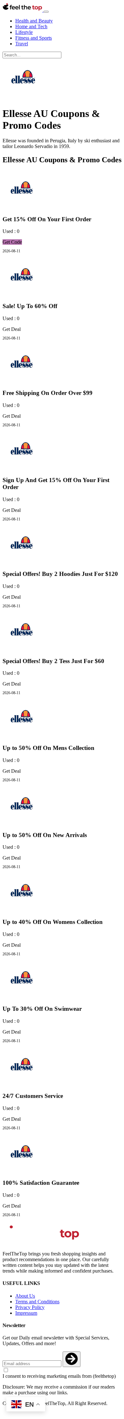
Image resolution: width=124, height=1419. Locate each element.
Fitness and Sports (33, 38)
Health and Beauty (34, 20)
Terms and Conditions (37, 1301)
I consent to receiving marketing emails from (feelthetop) (59, 1376)
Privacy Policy (30, 1307)
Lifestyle (24, 32)
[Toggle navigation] (46, 12)
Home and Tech (31, 26)
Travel (21, 43)
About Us (25, 1296)
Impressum (26, 1313)
